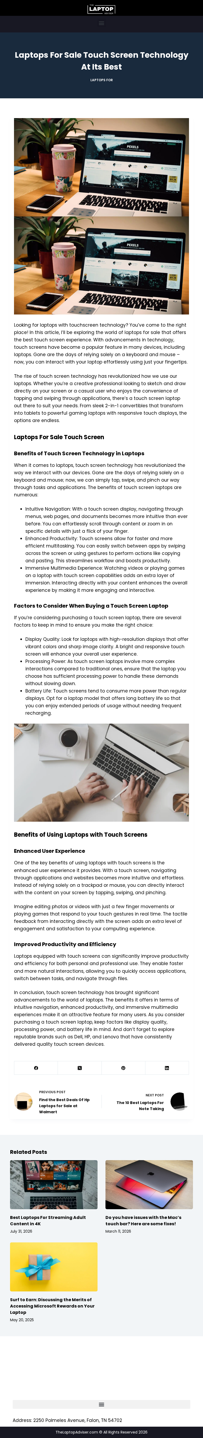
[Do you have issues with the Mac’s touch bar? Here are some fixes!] (149, 1184)
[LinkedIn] (167, 1068)
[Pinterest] (123, 1068)
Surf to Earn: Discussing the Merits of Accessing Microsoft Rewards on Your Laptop (52, 1306)
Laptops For (101, 80)
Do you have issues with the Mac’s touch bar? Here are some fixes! (143, 1220)
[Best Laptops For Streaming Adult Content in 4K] (54, 1184)
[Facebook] (36, 1068)
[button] (101, 22)
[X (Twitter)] (80, 1068)
